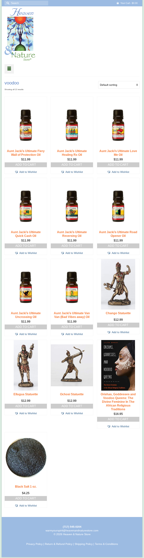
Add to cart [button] (25, 164)
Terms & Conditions (106, 543)
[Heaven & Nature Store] (72, 34)
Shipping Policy (84, 543)
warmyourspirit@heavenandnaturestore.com (72, 530)
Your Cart (129, 3)
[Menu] (9, 69)
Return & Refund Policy (58, 543)
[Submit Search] (7, 3)
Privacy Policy (34, 543)
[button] (26, 172)
